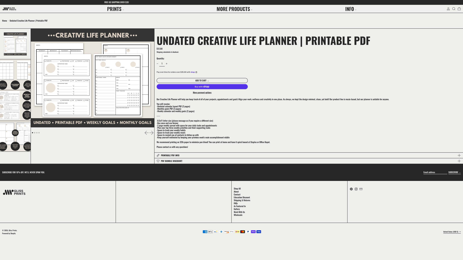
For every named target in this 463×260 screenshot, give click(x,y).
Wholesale (238, 214)
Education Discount (242, 197)
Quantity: (160, 58)
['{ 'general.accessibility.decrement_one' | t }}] (157, 64)
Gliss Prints (13, 230)
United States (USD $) (451, 231)
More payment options (202, 92)
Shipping (160, 52)
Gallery (237, 209)
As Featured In (240, 206)
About (236, 191)
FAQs (236, 203)
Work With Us (239, 212)
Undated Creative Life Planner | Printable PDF (29, 20)
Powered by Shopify (9, 233)
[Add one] (167, 64)
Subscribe (453, 172)
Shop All (237, 188)
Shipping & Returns (242, 200)
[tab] (32, 132)
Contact (237, 194)
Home (4, 20)
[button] (453, 9)
